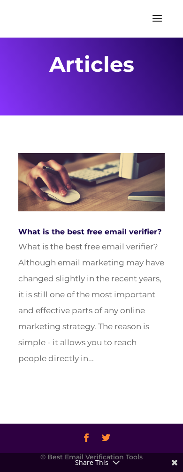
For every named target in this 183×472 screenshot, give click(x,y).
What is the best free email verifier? (89, 231)
